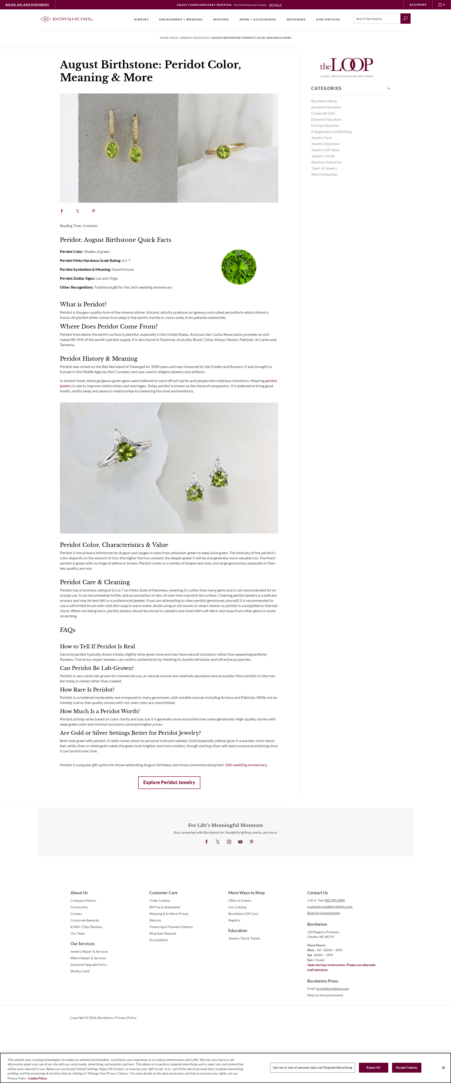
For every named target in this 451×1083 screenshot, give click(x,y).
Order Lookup (159, 900)
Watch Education (324, 174)
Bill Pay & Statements (164, 907)
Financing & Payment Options (171, 927)
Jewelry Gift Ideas (325, 150)
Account (418, 4)
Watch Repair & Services (88, 958)
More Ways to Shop (246, 892)
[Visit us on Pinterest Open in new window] (251, 842)
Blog (174, 37)
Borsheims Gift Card (243, 914)
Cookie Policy (37, 1078)
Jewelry (141, 19)
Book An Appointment (27, 4)
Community (79, 907)
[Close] (443, 1068)
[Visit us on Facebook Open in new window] (206, 842)
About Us (79, 892)
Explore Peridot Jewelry (166, 784)
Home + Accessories (258, 19)
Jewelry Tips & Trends (244, 938)
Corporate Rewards (84, 920)
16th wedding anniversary (246, 765)
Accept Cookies (406, 1067)
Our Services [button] (328, 19)
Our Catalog (237, 907)
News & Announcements (325, 995)
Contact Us (317, 892)
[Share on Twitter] (77, 211)
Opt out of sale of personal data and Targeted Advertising (312, 1067)
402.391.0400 (335, 900)
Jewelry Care (321, 137)
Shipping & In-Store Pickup (168, 914)
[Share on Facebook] (61, 211)
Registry (234, 920)
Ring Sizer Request (162, 933)
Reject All (373, 1067)
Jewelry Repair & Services (89, 951)
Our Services (82, 943)
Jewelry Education (195, 37)
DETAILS (275, 5)
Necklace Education (326, 162)
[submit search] (405, 18)
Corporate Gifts (323, 113)
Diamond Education (326, 119)
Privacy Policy (126, 1018)
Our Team (77, 933)
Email (328, 988)
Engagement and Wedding (331, 131)
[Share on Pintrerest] (93, 211)
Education (237, 930)
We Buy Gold (79, 971)
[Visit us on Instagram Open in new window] (229, 842)
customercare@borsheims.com (330, 907)
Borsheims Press (322, 980)
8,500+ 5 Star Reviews (86, 927)
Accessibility (158, 940)
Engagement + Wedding (181, 19)
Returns (155, 920)
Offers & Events (239, 900)
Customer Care (163, 892)
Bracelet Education (326, 107)
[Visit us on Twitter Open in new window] (218, 842)
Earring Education (325, 125)
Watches (221, 19)
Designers (296, 19)
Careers (76, 914)
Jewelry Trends (323, 156)
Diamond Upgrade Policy (88, 965)
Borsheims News (324, 101)
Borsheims (317, 924)
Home (164, 37)
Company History (83, 900)
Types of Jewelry (324, 168)
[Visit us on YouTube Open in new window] (240, 842)
